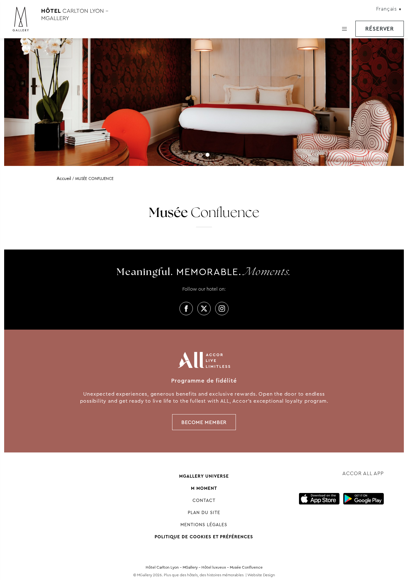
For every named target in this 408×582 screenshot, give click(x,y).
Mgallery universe (204, 476)
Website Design (261, 575)
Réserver (379, 29)
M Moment (204, 488)
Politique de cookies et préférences (204, 537)
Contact (204, 500)
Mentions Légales (203, 524)
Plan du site (204, 512)
